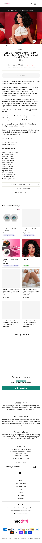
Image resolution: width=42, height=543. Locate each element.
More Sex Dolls (21, 486)
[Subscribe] (34, 467)
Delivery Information (21, 184)
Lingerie (21, 495)
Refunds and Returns (21, 188)
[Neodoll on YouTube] (20, 473)
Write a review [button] (21, 388)
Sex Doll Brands (21, 483)
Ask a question (21, 192)
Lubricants (21, 492)
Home (20, 49)
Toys (20, 489)
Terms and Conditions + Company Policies (21, 508)
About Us (21, 498)
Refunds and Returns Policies (21, 511)
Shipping (18, 67)
